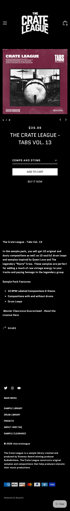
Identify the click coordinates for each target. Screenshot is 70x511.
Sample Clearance (15, 433)
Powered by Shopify (14, 497)
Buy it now (35, 181)
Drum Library (12, 414)
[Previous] (60, 120)
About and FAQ (13, 427)
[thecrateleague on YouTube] (19, 388)
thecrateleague (21, 443)
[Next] (66, 120)
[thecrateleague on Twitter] (5, 388)
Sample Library (13, 408)
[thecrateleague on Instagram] (12, 388)
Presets (9, 421)
